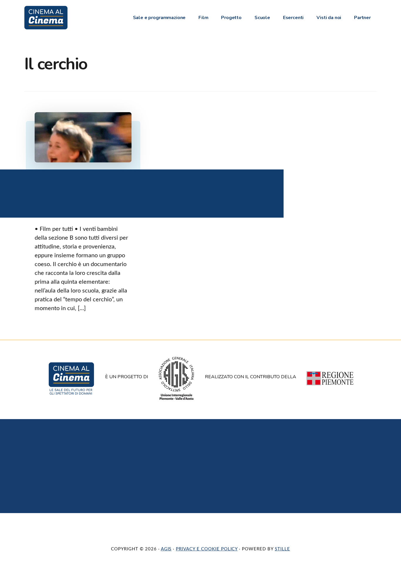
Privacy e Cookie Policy (206, 549)
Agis (166, 549)
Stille (282, 549)
